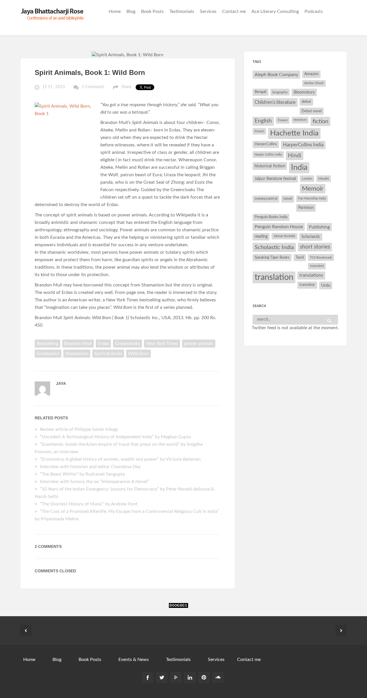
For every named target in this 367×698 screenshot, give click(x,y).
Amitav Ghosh (314, 83)
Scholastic (310, 236)
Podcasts (313, 11)
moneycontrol (266, 199)
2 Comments (93, 87)
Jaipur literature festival (275, 179)
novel (287, 199)
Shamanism (76, 353)
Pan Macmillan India (312, 198)
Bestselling (47, 343)
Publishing (319, 227)
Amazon (311, 74)
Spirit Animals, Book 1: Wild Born (90, 72)
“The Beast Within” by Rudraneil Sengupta (83, 474)
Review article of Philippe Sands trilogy (79, 429)
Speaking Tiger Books (272, 257)
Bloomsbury (304, 92)
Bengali (260, 92)
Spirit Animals (108, 353)
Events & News (133, 659)
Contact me (234, 11)
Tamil (300, 257)
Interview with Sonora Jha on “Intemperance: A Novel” (94, 481)
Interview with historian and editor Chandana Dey (90, 466)
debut (306, 102)
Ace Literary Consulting (275, 11)
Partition (306, 207)
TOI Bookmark (321, 257)
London (307, 178)
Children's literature (275, 102)
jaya (61, 383)
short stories (315, 247)
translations (311, 275)
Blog (130, 11)
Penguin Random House (279, 226)
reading (261, 236)
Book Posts (152, 11)
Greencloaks (127, 343)
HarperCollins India (303, 144)
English (263, 121)
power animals (198, 343)
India (299, 167)
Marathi (323, 178)
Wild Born (138, 353)
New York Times (162, 343)
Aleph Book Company (276, 74)
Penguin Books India (271, 217)
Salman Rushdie (284, 236)
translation (274, 277)
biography (280, 92)
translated (317, 265)
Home (115, 11)
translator (307, 285)
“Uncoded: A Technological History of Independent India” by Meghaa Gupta (115, 437)
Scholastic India (274, 247)
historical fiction (270, 166)
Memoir (312, 189)
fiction (320, 121)
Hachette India (294, 133)
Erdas (103, 343)
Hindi (294, 155)
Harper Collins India (268, 154)
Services (208, 11)
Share (126, 87)
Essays (283, 120)
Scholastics (48, 353)
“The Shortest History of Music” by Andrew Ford (88, 504)
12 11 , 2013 (53, 87)
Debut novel (312, 111)
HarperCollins (266, 144)
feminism (300, 119)
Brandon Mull (78, 343)
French (259, 131)
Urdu (325, 285)
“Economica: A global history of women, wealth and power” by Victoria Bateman (120, 459)
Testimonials (181, 11)
